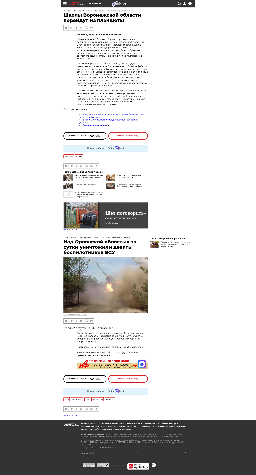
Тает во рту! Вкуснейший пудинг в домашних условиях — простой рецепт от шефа (175, 244)
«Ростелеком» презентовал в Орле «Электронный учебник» (129, 185)
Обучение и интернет (94, 125)
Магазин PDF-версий (127, 426)
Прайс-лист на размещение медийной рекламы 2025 (164, 426)
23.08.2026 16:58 (69, 238)
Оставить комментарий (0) (128, 136)
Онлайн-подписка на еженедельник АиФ (98, 426)
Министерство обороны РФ (75, 315)
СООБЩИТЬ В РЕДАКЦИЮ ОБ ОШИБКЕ (116, 429)
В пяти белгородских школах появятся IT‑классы (129, 176)
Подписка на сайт (134, 424)
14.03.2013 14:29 (69, 11)
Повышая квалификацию (85, 184)
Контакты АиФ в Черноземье (111, 424)
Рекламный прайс (88, 424)
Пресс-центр (150, 424)
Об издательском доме (168, 424)
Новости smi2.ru (72, 229)
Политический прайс (90, 429)
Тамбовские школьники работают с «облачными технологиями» (89, 176)
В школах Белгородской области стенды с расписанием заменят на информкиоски (89, 194)
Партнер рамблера (118, 465)
